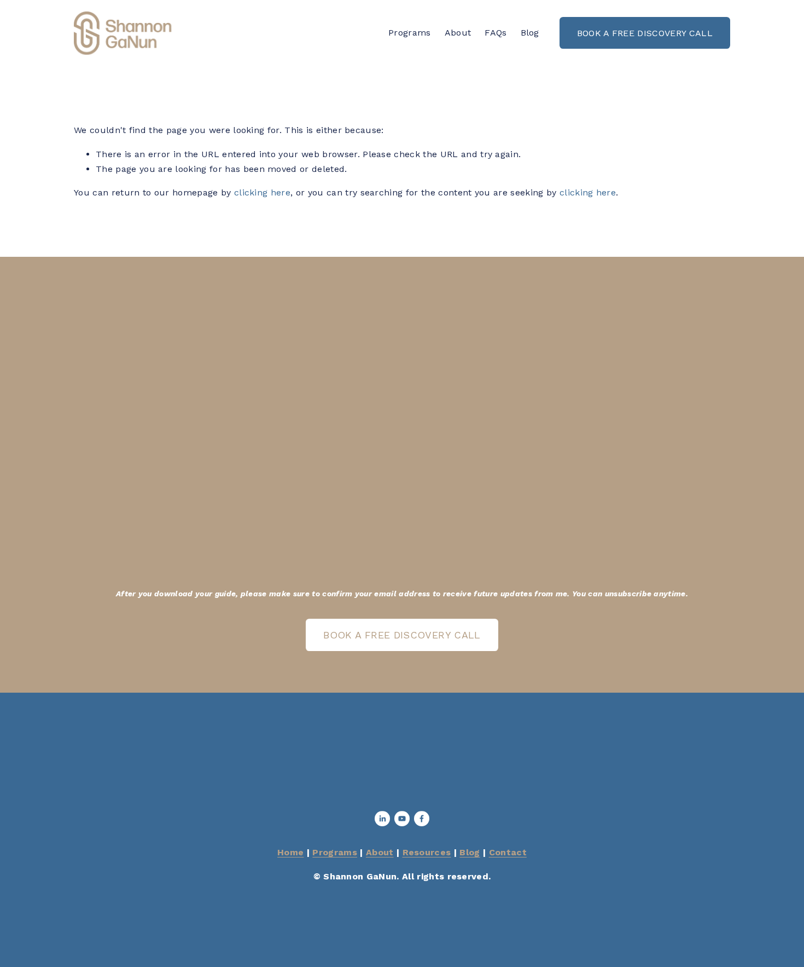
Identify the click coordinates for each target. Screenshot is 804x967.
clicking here (262, 192)
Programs (409, 32)
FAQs (495, 32)
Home (290, 852)
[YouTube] (402, 818)
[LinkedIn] (382, 818)
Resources (427, 852)
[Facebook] (421, 818)
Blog (530, 32)
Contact (508, 852)
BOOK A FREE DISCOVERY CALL (645, 33)
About (458, 32)
